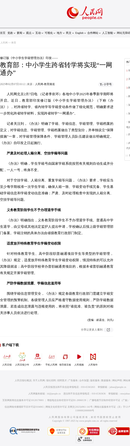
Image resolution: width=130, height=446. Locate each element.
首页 (2, 32)
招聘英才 (62, 380)
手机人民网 (51, 364)
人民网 (4, 42)
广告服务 (73, 380)
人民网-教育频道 (45, 84)
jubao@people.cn (118, 387)
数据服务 (106, 380)
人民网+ (37, 364)
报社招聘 (51, 380)
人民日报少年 (22, 364)
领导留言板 (65, 364)
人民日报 (7, 364)
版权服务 (95, 380)
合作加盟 (84, 380)
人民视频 (79, 364)
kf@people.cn (54, 393)
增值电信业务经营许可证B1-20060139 (66, 400)
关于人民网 (39, 380)
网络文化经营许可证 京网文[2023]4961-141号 (69, 407)
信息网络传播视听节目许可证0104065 (24, 407)
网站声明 (117, 380)
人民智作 (93, 364)
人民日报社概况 (23, 380)
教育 (13, 42)
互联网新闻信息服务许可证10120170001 (23, 400)
